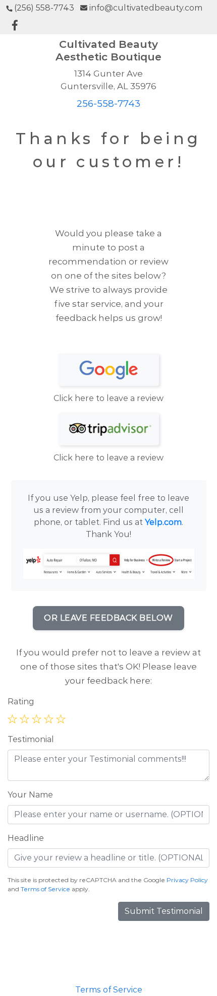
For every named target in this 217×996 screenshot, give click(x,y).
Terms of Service (45, 889)
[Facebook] (15, 26)
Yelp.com (163, 522)
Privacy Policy (187, 880)
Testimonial (31, 739)
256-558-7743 (108, 103)
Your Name (30, 795)
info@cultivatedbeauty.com (145, 8)
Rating (21, 701)
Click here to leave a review (108, 398)
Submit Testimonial (164, 911)
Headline (26, 838)
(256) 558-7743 (44, 8)
